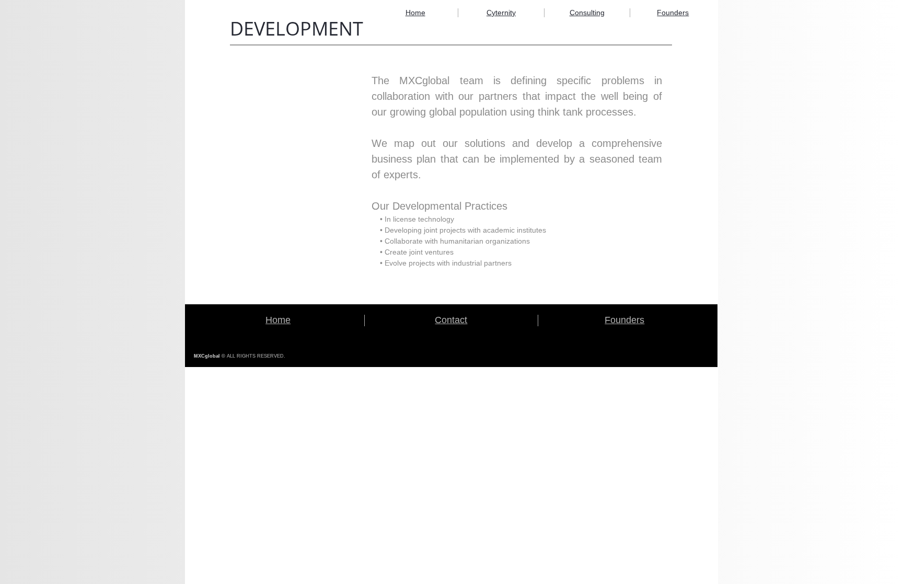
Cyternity (501, 12)
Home (415, 12)
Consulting (587, 12)
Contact (451, 320)
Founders (673, 12)
